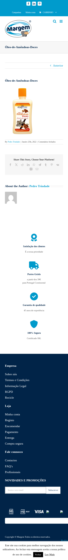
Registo (9, 420)
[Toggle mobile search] (54, 21)
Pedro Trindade (14, 142)
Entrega (9, 437)
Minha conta (12, 414)
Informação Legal (15, 386)
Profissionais (12, 472)
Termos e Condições (17, 380)
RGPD (9, 391)
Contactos (11, 460)
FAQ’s (9, 466)
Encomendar (12, 426)
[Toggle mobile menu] (61, 21)
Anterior (58, 65)
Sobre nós (11, 374)
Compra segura (14, 443)
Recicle (9, 397)
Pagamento (11, 432)
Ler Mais (50, 554)
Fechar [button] (38, 554)
